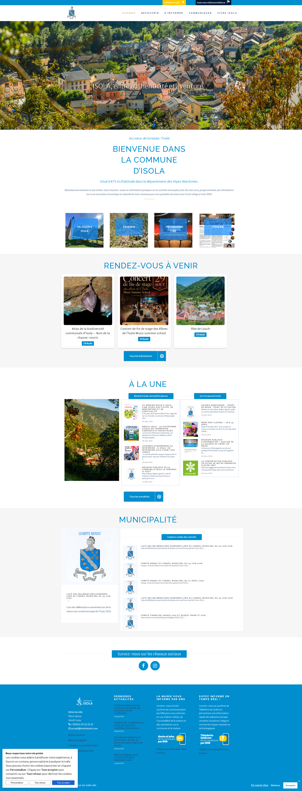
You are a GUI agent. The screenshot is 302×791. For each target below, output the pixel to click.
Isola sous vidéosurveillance (211, 2)
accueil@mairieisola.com (84, 728)
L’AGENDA (129, 226)
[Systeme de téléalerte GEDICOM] (214, 745)
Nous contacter (76, 735)
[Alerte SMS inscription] (172, 745)
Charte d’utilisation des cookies (81, 752)
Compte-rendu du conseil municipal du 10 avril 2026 (172, 581)
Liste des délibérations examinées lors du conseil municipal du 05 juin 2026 (187, 598)
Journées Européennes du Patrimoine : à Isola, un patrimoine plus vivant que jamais (158, 449)
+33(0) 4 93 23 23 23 (82, 724)
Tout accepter (63, 783)
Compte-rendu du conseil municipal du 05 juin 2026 (171, 563)
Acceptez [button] (290, 785)
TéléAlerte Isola (172, 2)
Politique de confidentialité (83, 745)
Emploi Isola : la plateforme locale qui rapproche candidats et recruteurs (159, 429)
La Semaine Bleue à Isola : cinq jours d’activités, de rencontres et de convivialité (157, 408)
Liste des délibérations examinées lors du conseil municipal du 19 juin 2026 (89, 596)
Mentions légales (77, 740)
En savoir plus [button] (259, 785)
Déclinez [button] (275, 785)
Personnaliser (17, 783)
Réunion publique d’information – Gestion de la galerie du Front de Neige (217, 443)
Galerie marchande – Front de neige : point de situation (218, 406)
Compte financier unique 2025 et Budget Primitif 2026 (173, 615)
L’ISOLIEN (218, 226)
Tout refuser (40, 783)
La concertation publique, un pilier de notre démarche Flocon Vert (218, 463)
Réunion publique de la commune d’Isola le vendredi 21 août (159, 469)
